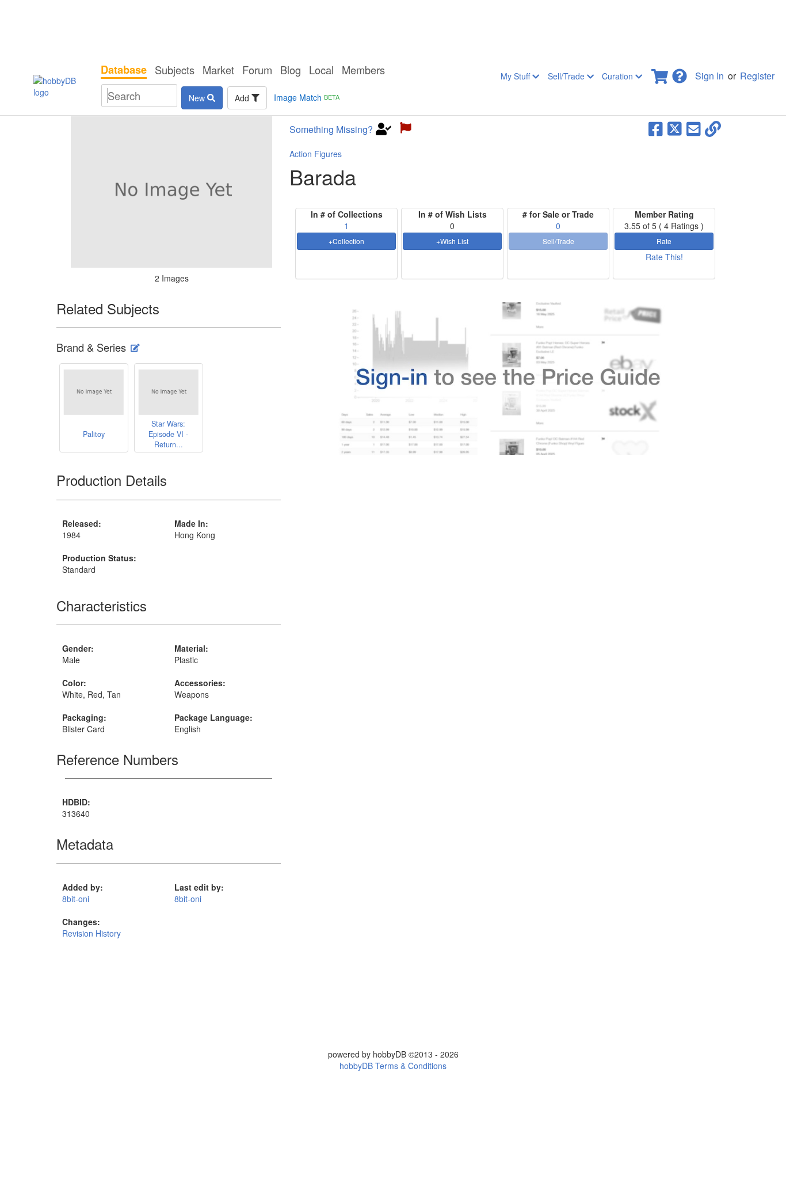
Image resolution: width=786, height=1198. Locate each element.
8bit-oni (75, 898)
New (198, 98)
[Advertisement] (393, 29)
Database (124, 69)
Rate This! (664, 257)
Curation (618, 76)
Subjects (174, 69)
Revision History (91, 933)
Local (321, 69)
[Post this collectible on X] (674, 127)
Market (218, 69)
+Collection (346, 241)
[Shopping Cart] (660, 72)
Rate (664, 241)
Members (363, 69)
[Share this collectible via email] (693, 127)
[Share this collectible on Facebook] (655, 127)
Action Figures (315, 153)
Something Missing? (331, 129)
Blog (290, 69)
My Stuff (516, 76)
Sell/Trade (567, 76)
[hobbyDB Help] (679, 72)
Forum (257, 69)
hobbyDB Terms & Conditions (393, 1065)
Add (243, 98)
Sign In (709, 75)
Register (757, 75)
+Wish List (452, 241)
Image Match (306, 97)
